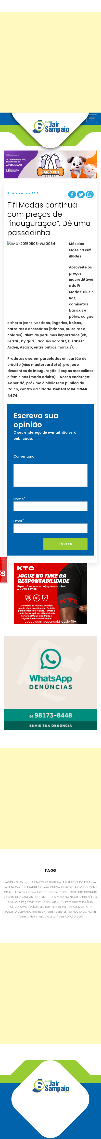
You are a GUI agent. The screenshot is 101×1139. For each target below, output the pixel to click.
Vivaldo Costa (46, 916)
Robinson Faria (42, 912)
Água (60, 916)
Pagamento (29, 902)
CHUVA (55, 887)
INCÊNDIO (90, 892)
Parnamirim (73, 902)
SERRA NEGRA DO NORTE (80, 912)
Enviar (65, 544)
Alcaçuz (25, 882)
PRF (64, 907)
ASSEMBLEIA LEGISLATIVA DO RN (66, 882)
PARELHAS (57, 902)
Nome (19, 498)
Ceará (44, 887)
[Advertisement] (50, 62)
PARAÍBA (44, 902)
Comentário (23, 456)
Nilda (83, 897)
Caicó (19, 887)
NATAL (74, 897)
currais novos (26, 892)
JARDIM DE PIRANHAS (18, 897)
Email (18, 520)
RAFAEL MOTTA (78, 907)
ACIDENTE (11, 882)
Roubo (58, 912)
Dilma (41, 892)
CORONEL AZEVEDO (74, 887)
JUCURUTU (41, 897)
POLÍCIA (87, 902)
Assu (92, 882)
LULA (53, 897)
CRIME (92, 887)
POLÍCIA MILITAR (39, 907)
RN (90, 907)
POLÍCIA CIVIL (18, 907)
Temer (22, 916)
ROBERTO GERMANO (17, 912)
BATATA (9, 887)
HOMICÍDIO (75, 892)
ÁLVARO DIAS (74, 916)
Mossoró (63, 897)
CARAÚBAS (31, 887)
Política (56, 907)
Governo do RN (56, 892)
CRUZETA (10, 892)
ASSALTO (38, 882)
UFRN (31, 916)
